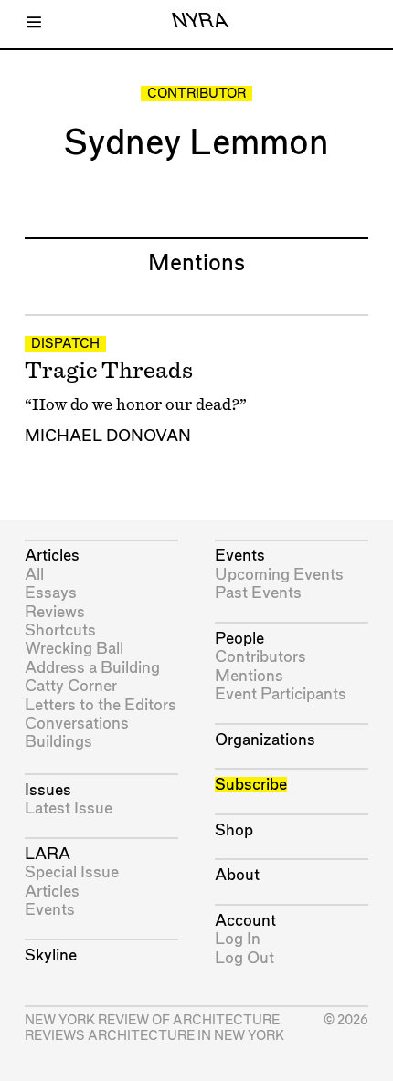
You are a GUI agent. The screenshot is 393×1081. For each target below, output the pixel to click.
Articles (52, 555)
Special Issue (72, 872)
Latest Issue (68, 808)
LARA (47, 854)
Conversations (77, 723)
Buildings (58, 742)
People (239, 638)
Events (50, 910)
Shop (234, 830)
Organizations (265, 740)
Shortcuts (60, 630)
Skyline (51, 955)
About (237, 875)
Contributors (260, 657)
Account (245, 921)
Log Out (244, 958)
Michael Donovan (108, 436)
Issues (48, 790)
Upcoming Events (279, 574)
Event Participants (280, 694)
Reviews (55, 612)
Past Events (258, 593)
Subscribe (251, 784)
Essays (51, 593)
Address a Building (92, 668)
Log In (237, 939)
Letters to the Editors (100, 705)
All (34, 574)
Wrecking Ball (74, 648)
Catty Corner (71, 686)
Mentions (249, 676)
